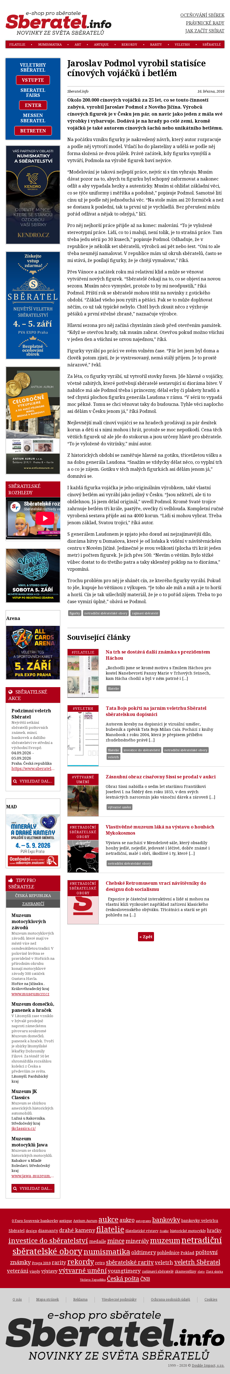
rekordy (129, 44)
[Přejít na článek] (83, 673)
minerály (137, 1241)
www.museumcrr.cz (30, 993)
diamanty (48, 1230)
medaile (97, 1241)
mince (116, 1241)
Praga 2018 (41, 1262)
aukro (127, 1220)
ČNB (145, 1278)
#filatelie (83, 652)
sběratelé (212, 44)
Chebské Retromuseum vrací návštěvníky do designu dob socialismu (156, 886)
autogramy (143, 1221)
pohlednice (168, 1253)
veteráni (17, 1270)
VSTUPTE (33, 80)
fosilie (164, 1231)
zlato (201, 1272)
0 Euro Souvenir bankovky (35, 1220)
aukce (108, 1219)
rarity (156, 44)
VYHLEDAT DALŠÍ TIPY (37, 1188)
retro (100, 1262)
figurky (75, 613)
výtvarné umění (119, 807)
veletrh (182, 44)
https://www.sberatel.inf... (33, 768)
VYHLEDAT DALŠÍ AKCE (37, 781)
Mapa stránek (47, 1299)
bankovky (166, 1220)
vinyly (34, 1271)
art (78, 44)
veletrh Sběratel (197, 1262)
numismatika (50, 44)
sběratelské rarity (130, 1262)
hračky (214, 1230)
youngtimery (124, 1270)
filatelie (17, 44)
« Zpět (146, 936)
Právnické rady (205, 23)
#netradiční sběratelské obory (83, 832)
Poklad (187, 1252)
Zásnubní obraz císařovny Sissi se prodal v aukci (161, 777)
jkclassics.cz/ (24, 1128)
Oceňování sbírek (202, 15)
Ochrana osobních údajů (170, 1299)
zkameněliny (185, 1271)
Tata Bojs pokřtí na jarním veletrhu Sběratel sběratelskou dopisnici (156, 711)
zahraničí (33, 903)
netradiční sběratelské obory (105, 613)
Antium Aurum (85, 1220)
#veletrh (83, 708)
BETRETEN (33, 131)
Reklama (80, 1299)
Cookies (210, 1299)
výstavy (49, 1271)
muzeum (165, 1240)
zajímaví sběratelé (145, 613)
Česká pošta (123, 1278)
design (31, 1230)
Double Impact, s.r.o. (208, 1365)
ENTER (33, 105)
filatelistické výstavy (141, 1230)
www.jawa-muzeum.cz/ (33, 1175)
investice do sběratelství (142, 750)
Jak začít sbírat (204, 31)
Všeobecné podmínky (119, 1299)
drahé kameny (77, 1230)
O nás (17, 1299)
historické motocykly (188, 1230)
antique (101, 44)
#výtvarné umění (83, 779)
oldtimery (143, 1252)
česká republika (33, 895)
